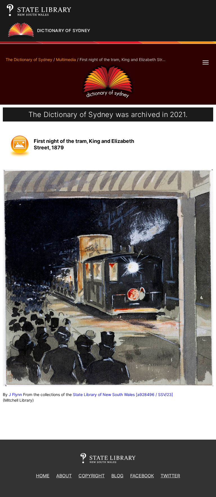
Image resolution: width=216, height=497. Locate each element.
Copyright (91, 475)
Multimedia (66, 59)
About (64, 475)
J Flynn (15, 394)
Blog (117, 475)
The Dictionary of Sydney (29, 59)
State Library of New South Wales (104, 394)
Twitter (170, 475)
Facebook (142, 475)
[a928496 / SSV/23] (154, 394)
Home (43, 475)
